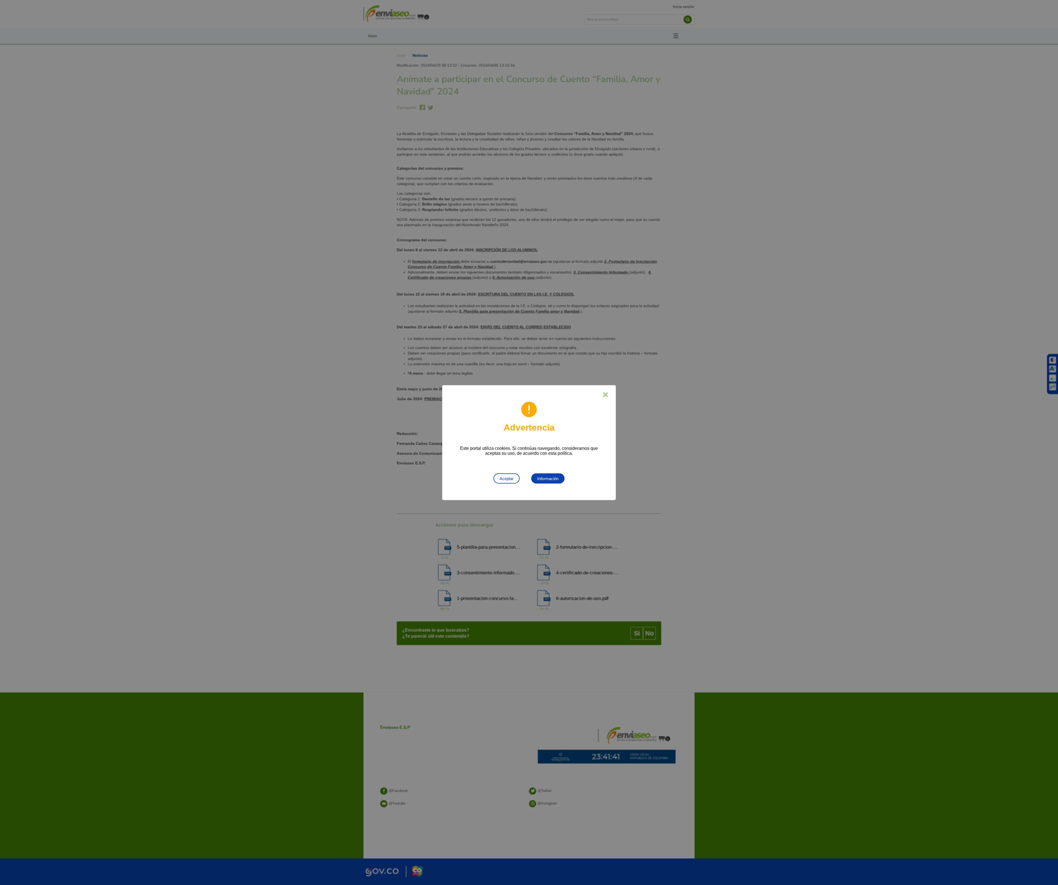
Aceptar (507, 478)
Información (547, 478)
